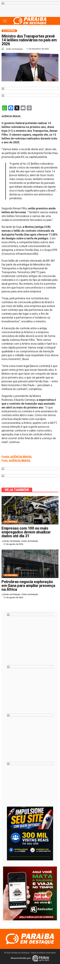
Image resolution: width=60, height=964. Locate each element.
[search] (54, 21)
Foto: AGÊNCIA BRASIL (16, 460)
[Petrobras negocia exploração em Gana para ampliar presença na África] (30, 564)
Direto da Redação (14, 49)
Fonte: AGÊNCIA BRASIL (17, 456)
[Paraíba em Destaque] (30, 20)
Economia (9, 31)
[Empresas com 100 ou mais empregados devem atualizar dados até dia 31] (30, 510)
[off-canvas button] (5, 21)
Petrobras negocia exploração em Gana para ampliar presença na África (28, 586)
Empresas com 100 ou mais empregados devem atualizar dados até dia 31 (26, 532)
